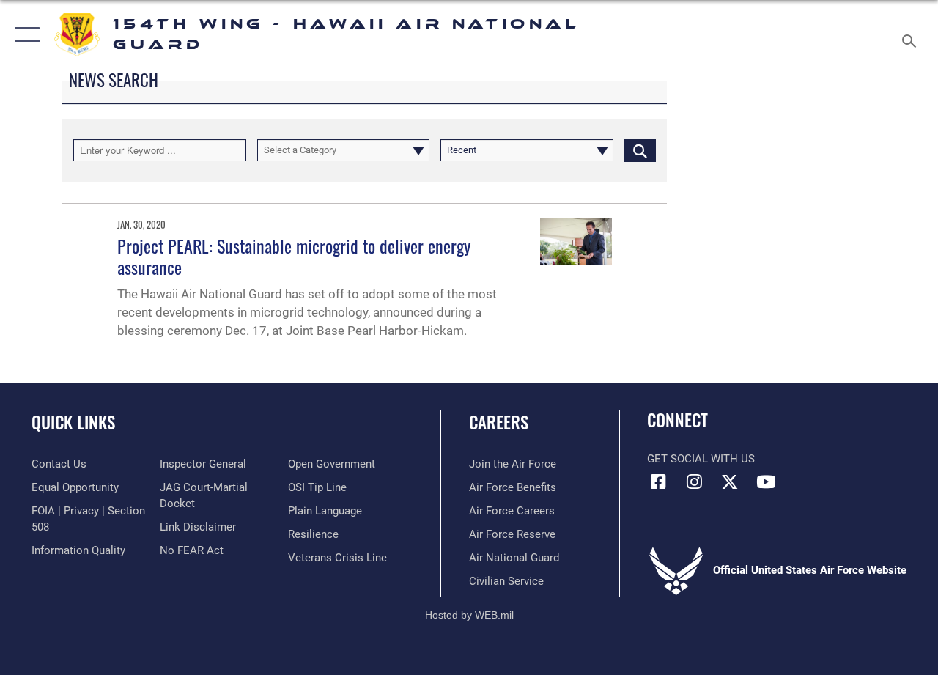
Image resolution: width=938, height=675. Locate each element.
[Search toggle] (911, 34)
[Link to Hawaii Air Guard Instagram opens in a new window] (694, 482)
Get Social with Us (701, 458)
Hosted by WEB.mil (469, 615)
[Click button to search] (640, 150)
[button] (24, 35)
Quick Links (73, 422)
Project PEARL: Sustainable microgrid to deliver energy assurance (293, 256)
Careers (498, 422)
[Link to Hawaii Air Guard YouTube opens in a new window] (766, 482)
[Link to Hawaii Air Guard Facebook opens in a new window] (658, 482)
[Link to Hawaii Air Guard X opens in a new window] (730, 482)
